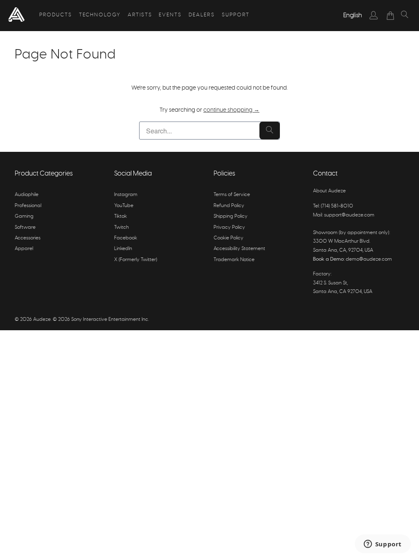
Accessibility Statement (239, 248)
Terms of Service (232, 194)
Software (25, 227)
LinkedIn (123, 248)
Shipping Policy (231, 216)
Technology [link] (100, 15)
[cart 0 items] (390, 15)
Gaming (24, 216)
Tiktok (120, 216)
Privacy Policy (229, 227)
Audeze (42, 319)
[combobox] (352, 15)
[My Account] (373, 15)
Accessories (28, 237)
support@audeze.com (349, 214)
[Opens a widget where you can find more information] (382, 544)
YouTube (123, 205)
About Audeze (329, 190)
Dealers (202, 15)
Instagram (125, 194)
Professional (28, 205)
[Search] (404, 16)
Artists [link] (140, 15)
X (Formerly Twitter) (135, 259)
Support (236, 15)
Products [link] (55, 15)
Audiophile (26, 194)
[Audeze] (16, 15)
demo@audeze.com (369, 259)
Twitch (121, 227)
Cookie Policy (228, 237)
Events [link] (170, 15)
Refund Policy (229, 205)
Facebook (125, 237)
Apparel (24, 248)
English (352, 15)
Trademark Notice (234, 259)
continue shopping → (231, 110)
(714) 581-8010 (337, 205)
